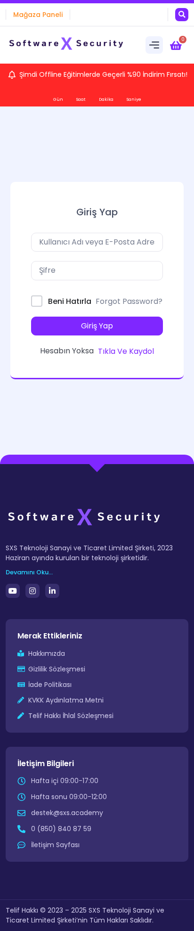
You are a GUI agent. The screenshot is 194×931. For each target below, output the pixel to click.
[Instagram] (32, 591)
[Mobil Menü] (154, 45)
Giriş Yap (97, 325)
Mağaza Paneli (38, 14)
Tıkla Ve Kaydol (126, 351)
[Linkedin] (52, 591)
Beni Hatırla (69, 301)
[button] (181, 14)
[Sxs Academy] (67, 45)
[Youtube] (13, 591)
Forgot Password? (129, 301)
